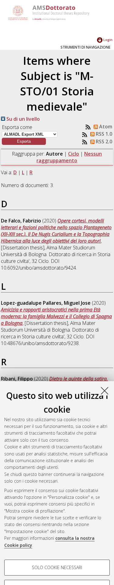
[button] (24, 141)
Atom (105, 126)
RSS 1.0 (103, 134)
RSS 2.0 (103, 141)
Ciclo (73, 153)
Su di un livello (22, 119)
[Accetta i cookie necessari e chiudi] (104, 391)
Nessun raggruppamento (69, 157)
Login (107, 39)
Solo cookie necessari (57, 567)
